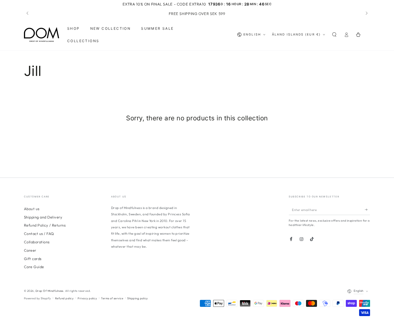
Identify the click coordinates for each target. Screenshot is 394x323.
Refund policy (64, 298)
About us (32, 208)
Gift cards (33, 258)
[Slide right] (366, 13)
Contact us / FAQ (39, 233)
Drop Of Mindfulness (49, 290)
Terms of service (112, 298)
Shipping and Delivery (43, 217)
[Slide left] (28, 13)
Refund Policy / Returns (44, 225)
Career (30, 250)
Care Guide (34, 266)
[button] (334, 35)
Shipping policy (137, 298)
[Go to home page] (41, 34)
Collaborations (37, 242)
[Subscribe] (367, 210)
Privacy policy (87, 298)
